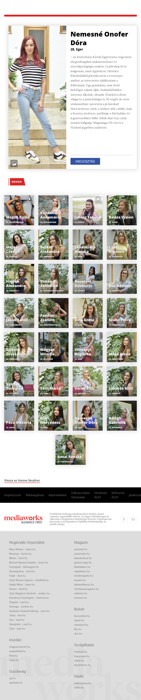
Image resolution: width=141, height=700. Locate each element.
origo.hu (14, 659)
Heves (17, 181)
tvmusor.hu (80, 597)
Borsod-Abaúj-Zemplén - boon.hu (28, 562)
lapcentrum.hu (82, 664)
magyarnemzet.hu (19, 646)
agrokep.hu (15, 682)
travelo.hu (80, 580)
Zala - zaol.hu (17, 628)
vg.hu (12, 678)
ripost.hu (79, 620)
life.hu (77, 629)
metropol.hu (81, 624)
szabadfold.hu (17, 651)
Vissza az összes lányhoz (22, 480)
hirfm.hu (79, 687)
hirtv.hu (13, 655)
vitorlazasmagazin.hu (86, 588)
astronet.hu (80, 549)
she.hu (78, 633)
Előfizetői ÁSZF (117, 495)
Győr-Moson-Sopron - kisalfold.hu (28, 580)
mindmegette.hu (83, 575)
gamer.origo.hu (83, 562)
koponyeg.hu (81, 656)
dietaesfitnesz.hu (84, 584)
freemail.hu (80, 651)
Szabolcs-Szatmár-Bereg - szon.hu (29, 610)
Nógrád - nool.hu (19, 602)
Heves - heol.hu (18, 588)
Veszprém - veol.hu (20, 624)
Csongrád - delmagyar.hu (24, 566)
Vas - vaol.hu (16, 619)
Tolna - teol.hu (17, 615)
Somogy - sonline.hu (21, 606)
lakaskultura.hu (83, 558)
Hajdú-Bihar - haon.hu (22, 584)
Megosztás (85, 161)
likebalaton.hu (82, 566)
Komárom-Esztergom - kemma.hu (29, 597)
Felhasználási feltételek (80, 495)
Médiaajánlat (35, 495)
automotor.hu (82, 553)
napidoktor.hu (82, 571)
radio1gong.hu (82, 683)
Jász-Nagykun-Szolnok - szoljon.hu (29, 593)
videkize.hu (80, 593)
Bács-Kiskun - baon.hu (22, 549)
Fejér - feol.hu (17, 575)
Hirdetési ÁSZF (100, 495)
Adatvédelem (57, 495)
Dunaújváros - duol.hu (22, 571)
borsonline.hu (82, 615)
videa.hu (79, 660)
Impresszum (12, 495)
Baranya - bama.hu (20, 553)
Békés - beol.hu (18, 558)
